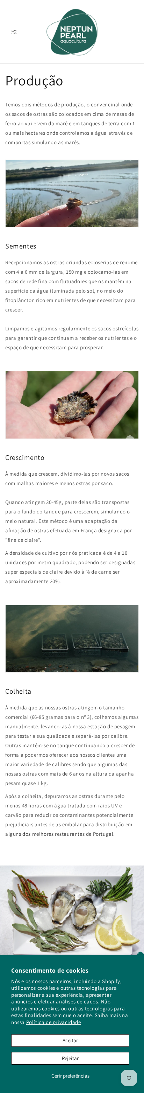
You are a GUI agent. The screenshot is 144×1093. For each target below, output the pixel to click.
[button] (14, 32)
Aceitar (70, 1040)
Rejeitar (70, 1058)
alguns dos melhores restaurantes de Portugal (59, 834)
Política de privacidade (53, 1022)
